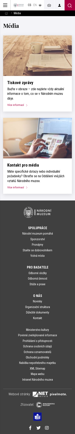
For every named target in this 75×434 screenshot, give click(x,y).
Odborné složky (38, 273)
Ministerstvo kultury (37, 329)
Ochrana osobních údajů (37, 346)
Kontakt (37, 318)
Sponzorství (37, 239)
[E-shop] (49, 5)
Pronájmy (37, 244)
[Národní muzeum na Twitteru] (38, 428)
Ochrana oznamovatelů (37, 352)
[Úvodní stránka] (19, 5)
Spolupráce (37, 228)
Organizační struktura (37, 307)
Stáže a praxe (37, 284)
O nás (37, 296)
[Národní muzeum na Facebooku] (30, 428)
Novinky (37, 301)
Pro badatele (37, 267)
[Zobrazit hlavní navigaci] (5, 5)
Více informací (16, 105)
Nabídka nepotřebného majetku (37, 363)
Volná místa (37, 255)
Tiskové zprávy (20, 82)
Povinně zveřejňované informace (37, 335)
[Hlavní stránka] (6, 13)
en (35, 5)
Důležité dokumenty (37, 312)
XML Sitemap (37, 368)
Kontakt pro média (23, 165)
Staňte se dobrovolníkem (37, 250)
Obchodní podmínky (37, 357)
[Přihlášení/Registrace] (59, 5)
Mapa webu (37, 374)
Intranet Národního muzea (37, 379)
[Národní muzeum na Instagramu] (47, 428)
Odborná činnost (37, 278)
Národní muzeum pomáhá (37, 233)
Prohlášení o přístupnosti (37, 341)
